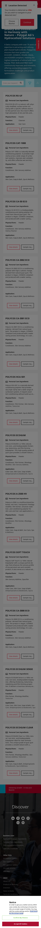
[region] (20, 912)
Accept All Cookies (20, 924)
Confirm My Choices (20, 918)
